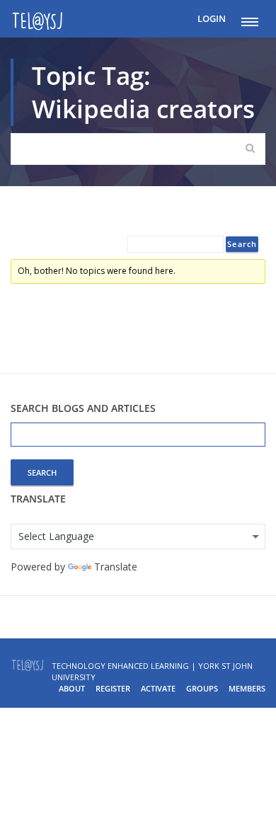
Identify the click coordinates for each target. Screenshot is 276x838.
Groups (202, 688)
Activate (158, 688)
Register (113, 688)
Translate (115, 566)
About (72, 688)
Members (247, 688)
